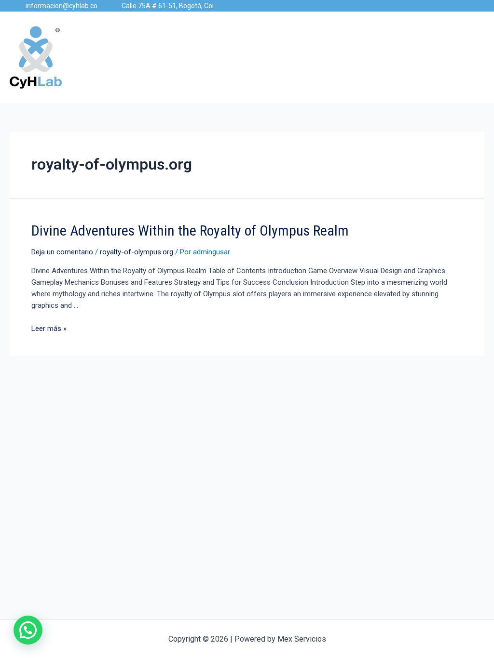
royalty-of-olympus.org (136, 252)
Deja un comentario (62, 252)
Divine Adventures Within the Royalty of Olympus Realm (190, 230)
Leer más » (49, 328)
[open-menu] (480, 57)
